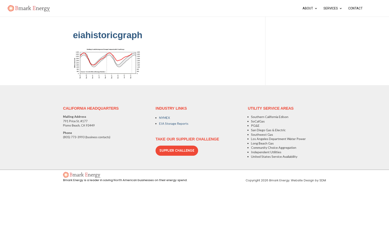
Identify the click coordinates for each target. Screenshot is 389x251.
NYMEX (164, 118)
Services (330, 8)
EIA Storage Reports (173, 123)
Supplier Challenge (176, 151)
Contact (355, 8)
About (308, 8)
